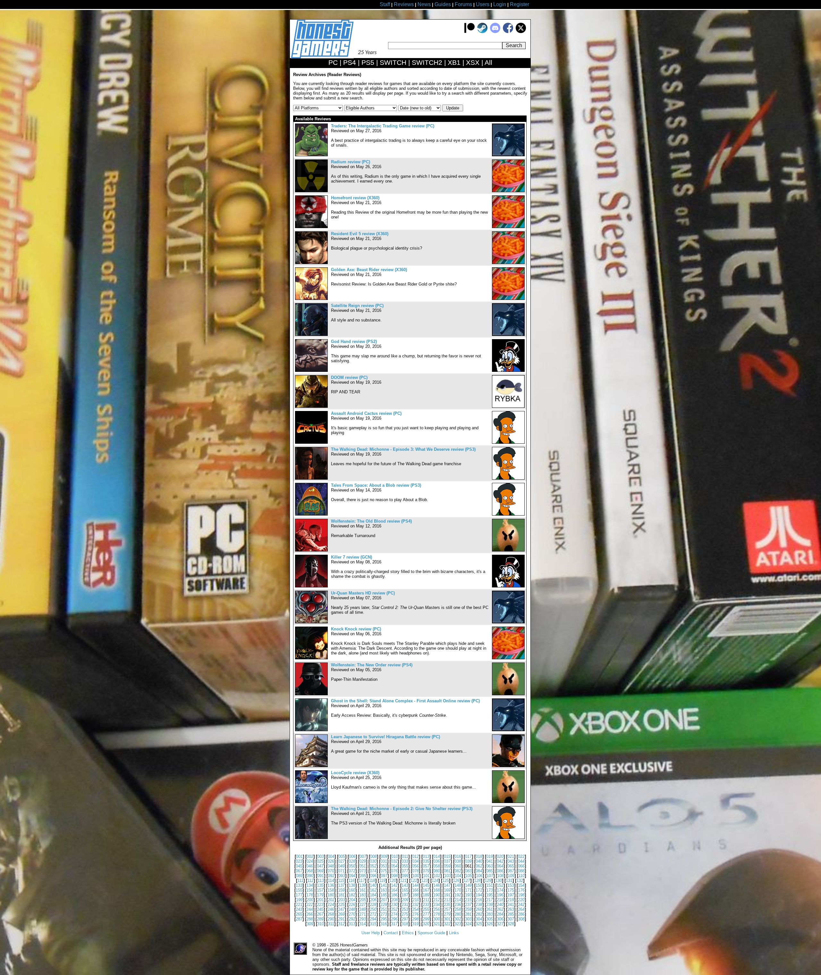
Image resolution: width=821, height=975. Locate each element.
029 (362, 861)
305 (489, 919)
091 (320, 875)
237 (468, 904)
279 (447, 914)
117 (362, 880)
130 (498, 880)
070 (330, 870)
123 (424, 880)
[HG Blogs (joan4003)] (508, 657)
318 (405, 923)
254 (415, 909)
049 (341, 866)
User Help (370, 932)
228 (373, 904)
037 (447, 861)
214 (457, 899)
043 (510, 861)
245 (320, 909)
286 (521, 914)
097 (384, 875)
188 (415, 895)
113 (320, 880)
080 (436, 870)
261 (489, 909)
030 (373, 861)
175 (510, 890)
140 (373, 885)
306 (500, 919)
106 (479, 875)
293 (362, 919)
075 (383, 870)
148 (457, 885)
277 (426, 914)
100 (415, 875)
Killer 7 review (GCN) (351, 557)
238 (479, 904)
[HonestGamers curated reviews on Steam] (482, 31)
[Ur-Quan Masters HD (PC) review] (311, 622)
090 (310, 875)
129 (488, 880)
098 (394, 875)
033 (405, 861)
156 (309, 890)
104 (458, 875)
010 (394, 856)
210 (415, 899)
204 (352, 899)
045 (299, 866)
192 (457, 895)
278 (436, 914)
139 (362, 885)
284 (500, 914)
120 (392, 880)
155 (299, 890)
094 (352, 875)
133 (299, 885)
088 (521, 870)
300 (436, 919)
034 (415, 861)
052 (373, 866)
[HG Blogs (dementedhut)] (508, 550)
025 (320, 861)
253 (405, 909)
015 (447, 856)
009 (384, 856)
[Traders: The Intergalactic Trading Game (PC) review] (311, 154)
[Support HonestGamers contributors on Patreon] (469, 31)
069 (320, 870)
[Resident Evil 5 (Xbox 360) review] (311, 262)
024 (309, 861)
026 (330, 861)
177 (299, 895)
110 (521, 875)
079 (426, 870)
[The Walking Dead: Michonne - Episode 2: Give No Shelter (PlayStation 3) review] (311, 837)
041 (489, 861)
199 (299, 899)
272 (373, 914)
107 (490, 875)
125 (445, 880)
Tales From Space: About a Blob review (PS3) (376, 485)
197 (510, 895)
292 (352, 919)
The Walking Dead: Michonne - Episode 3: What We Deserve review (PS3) (403, 449)
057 (426, 866)
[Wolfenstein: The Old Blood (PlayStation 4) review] (311, 550)
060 (457, 866)
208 (394, 899)
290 (330, 919)
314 (362, 923)
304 (479, 919)
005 (341, 856)
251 (383, 909)
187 (405, 895)
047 (320, 866)
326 (489, 923)
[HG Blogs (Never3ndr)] (508, 765)
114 (331, 880)
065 (510, 866)
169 (447, 890)
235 (447, 904)
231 (405, 904)
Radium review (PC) (350, 161)
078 (415, 870)
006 (352, 856)
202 (331, 899)
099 (405, 875)
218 (500, 899)
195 (489, 895)
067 (299, 870)
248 (352, 909)
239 (489, 904)
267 (320, 914)
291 (341, 919)
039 (468, 861)
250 (373, 909)
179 (320, 895)
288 (309, 919)
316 (383, 923)
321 (436, 923)
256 (436, 909)
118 (372, 880)
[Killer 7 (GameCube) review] (311, 586)
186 (394, 895)
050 (352, 866)
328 (510, 923)
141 (383, 885)
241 (510, 904)
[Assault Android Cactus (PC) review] (311, 442)
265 (299, 914)
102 (437, 875)
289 (320, 919)
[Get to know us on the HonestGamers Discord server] (495, 31)
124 (435, 880)
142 (394, 885)
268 (330, 914)
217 (489, 899)
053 (383, 866)
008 (373, 856)
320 (426, 923)
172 (479, 890)
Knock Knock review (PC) (356, 629)
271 (362, 914)
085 (489, 870)
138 (352, 885)
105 (468, 875)
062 (479, 866)
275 (405, 914)
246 (330, 909)
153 (510, 885)
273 (383, 914)
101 (426, 875)
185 (383, 895)
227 (362, 904)
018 (479, 856)
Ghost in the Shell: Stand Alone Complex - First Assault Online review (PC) (405, 700)
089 (299, 875)
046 (309, 866)
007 (363, 856)
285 (510, 914)
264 (521, 909)
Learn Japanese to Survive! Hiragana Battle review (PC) (385, 736)
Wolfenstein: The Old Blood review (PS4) (371, 521)
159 (341, 890)
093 (341, 875)
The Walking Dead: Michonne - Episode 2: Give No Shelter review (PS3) (401, 808)
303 (468, 919)
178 (309, 895)
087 (510, 870)
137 (341, 885)
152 (500, 885)
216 (479, 899)
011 (405, 856)
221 (299, 904)
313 (352, 923)
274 (394, 914)
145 (426, 885)
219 (510, 899)
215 (468, 899)
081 (447, 870)
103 (447, 875)
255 (426, 909)
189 (426, 895)
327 (500, 923)
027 (341, 861)
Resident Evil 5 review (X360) (359, 233)
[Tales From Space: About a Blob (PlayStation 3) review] (311, 514)
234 (436, 904)
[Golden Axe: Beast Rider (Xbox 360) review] (311, 298)
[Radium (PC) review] (311, 190)
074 (373, 870)
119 (382, 880)
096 (373, 875)
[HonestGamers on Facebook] (508, 31)
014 (436, 856)
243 (299, 909)
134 (309, 885)
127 (466, 880)
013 (426, 856)
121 (403, 880)
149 (468, 885)
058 (436, 866)
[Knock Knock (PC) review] (311, 657)
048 (330, 866)
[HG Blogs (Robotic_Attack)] (508, 442)
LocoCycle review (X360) (355, 772)
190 (436, 895)
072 (352, 870)
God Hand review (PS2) (354, 341)
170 (457, 890)
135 (320, 885)
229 (383, 904)
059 (447, 866)
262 (500, 909)
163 (383, 890)
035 (426, 861)
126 (456, 880)
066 (521, 866)
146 (436, 885)
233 (426, 904)
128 (477, 880)
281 (468, 914)
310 (320, 923)
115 (341, 880)
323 (457, 923)
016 (457, 856)
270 (352, 914)
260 (479, 909)
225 (341, 904)
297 (405, 919)
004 (331, 856)
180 (330, 895)
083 (468, 870)
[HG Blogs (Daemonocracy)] (508, 226)
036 (436, 861)
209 (405, 899)
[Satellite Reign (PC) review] (311, 334)
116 (351, 880)
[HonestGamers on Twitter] (521, 31)
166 (415, 890)
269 (341, 914)
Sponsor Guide (431, 932)
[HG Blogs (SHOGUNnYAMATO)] (508, 406)
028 (352, 861)
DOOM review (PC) (349, 377)
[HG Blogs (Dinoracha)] (508, 370)
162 (373, 890)
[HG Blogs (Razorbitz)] (508, 190)
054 (394, 866)
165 (405, 890)
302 (457, 919)
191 (447, 895)
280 (457, 914)
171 (468, 890)
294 (373, 919)
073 (362, 870)
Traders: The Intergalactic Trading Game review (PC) (382, 126)
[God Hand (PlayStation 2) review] (311, 370)
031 (383, 861)
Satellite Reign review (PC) (357, 305)
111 (300, 880)
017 (468, 856)
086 (500, 870)
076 (394, 870)
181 (341, 895)
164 (394, 890)
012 (415, 856)
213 (447, 899)
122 (413, 880)
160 (352, 890)
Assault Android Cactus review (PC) (366, 413)
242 (521, 904)
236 (457, 904)
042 (500, 861)
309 (310, 923)
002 (310, 856)
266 (309, 914)
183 (362, 895)
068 (309, 870)
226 (352, 904)
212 (436, 899)
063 (489, 866)
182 (352, 895)
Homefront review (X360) (355, 197)
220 (521, 899)
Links (454, 932)
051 (362, 866)
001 (299, 856)
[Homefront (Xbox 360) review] (311, 226)
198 (521, 895)
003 (320, 856)
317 (394, 923)
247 (341, 909)
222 (309, 904)
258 (457, 909)
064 (500, 866)
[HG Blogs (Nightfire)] (508, 154)
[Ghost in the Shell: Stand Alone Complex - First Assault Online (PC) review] (311, 729)
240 (500, 904)
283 (489, 914)
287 (299, 919)
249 (362, 909)
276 (415, 914)
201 (320, 899)
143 (405, 885)
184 (373, 895)
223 (320, 904)
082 (457, 870)
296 (394, 919)
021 (510, 856)
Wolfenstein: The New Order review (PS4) (371, 665)
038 (457, 861)
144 (415, 885)
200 (310, 899)
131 (509, 880)
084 (479, 870)
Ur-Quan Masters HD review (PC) (363, 593)
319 (415, 923)
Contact (391, 932)
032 (394, 861)
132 (519, 880)
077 (405, 870)
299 (426, 919)
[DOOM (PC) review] (311, 406)
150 (479, 885)
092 (331, 875)
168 (436, 890)
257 (447, 909)
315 (373, 923)
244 (309, 909)
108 (500, 875)
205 (363, 899)
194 (479, 895)
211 (426, 899)
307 (510, 919)
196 (500, 895)
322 (447, 923)
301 (447, 919)
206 (373, 899)
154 (521, 885)
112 (310, 880)
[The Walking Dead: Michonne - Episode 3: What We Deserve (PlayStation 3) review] (311, 478)
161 (362, 890)
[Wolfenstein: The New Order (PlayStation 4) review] (311, 693)
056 (415, 866)
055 (405, 866)
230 (394, 904)
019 (489, 856)
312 (341, 923)
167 (426, 890)
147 (447, 885)
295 (383, 919)
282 (479, 914)
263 (510, 909)
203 (341, 899)
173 (489, 890)
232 (415, 904)
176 (521, 890)
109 (511, 875)
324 (468, 923)
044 (521, 861)
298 (415, 919)
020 (500, 856)
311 (331, 923)
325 (479, 923)
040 (479, 861)
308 (521, 919)
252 (394, 909)
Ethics (408, 932)
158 (330, 890)
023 (299, 861)
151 (489, 885)
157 (320, 890)
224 (330, 904)
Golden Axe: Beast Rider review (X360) (369, 269)
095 (363, 875)
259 (468, 909)
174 (500, 890)
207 (384, 899)
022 (521, 856)
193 (468, 895)
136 (330, 885)
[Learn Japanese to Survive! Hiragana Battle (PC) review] (311, 765)
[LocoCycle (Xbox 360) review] (311, 801)
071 (341, 870)
